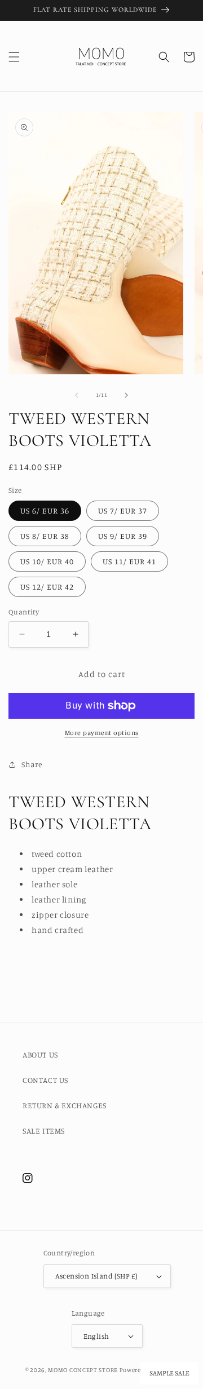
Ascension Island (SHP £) (96, 1275)
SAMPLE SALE (169, 1373)
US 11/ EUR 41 (129, 561)
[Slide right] (126, 395)
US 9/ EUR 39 (122, 536)
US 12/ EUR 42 (47, 586)
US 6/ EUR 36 (44, 510)
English (96, 1336)
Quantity (23, 611)
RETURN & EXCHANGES (65, 1105)
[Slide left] (76, 395)
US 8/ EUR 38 (44, 536)
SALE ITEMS (44, 1130)
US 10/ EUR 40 (47, 561)
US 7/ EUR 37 (122, 510)
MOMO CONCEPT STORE (83, 1370)
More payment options (102, 732)
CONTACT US (45, 1080)
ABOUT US (40, 1054)
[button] (14, 57)
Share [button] (32, 764)
